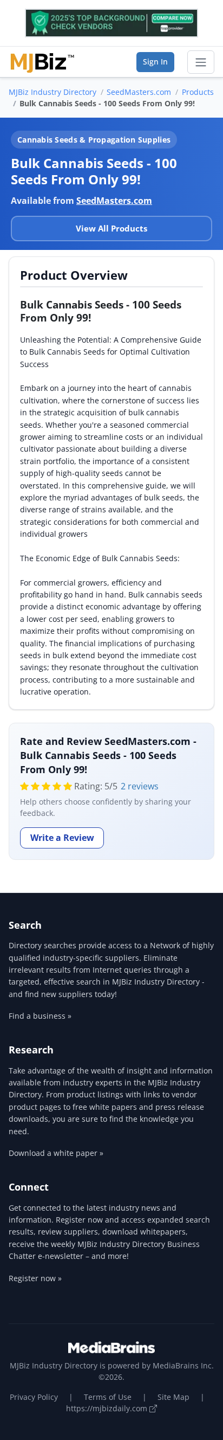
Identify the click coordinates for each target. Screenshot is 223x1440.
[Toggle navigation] (200, 62)
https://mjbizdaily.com (107, 1408)
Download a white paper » (56, 1153)
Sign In (155, 61)
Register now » (35, 1278)
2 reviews (140, 786)
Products (198, 92)
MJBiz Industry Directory (52, 92)
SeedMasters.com (139, 92)
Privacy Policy (34, 1397)
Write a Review (62, 838)
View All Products (111, 228)
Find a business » (40, 1016)
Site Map (173, 1397)
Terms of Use (108, 1397)
